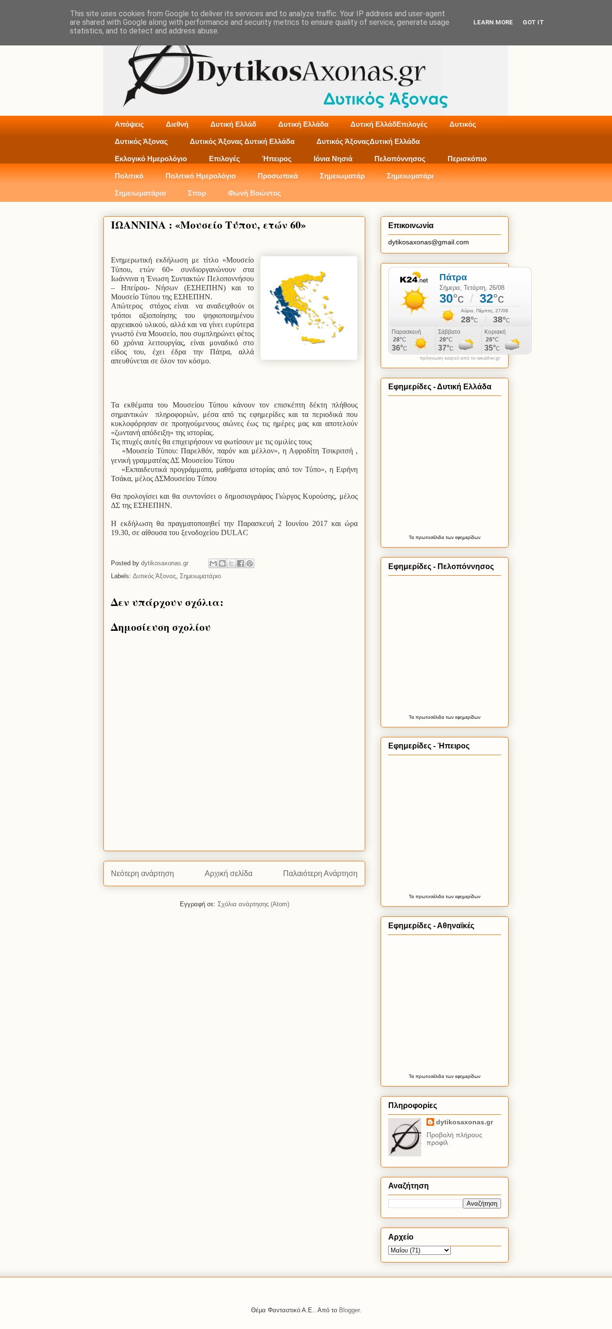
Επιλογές (224, 158)
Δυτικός (462, 124)
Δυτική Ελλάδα (303, 124)
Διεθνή (177, 124)
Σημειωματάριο (140, 193)
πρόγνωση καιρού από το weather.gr (460, 358)
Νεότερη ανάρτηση (142, 873)
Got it (533, 22)
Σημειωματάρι (410, 176)
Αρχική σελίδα (228, 873)
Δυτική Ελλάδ (233, 124)
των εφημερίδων (462, 537)
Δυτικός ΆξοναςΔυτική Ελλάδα (368, 141)
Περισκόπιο (467, 158)
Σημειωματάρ (342, 176)
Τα (412, 537)
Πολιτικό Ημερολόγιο (200, 176)
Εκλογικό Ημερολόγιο (151, 158)
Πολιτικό (129, 176)
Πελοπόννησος (400, 158)
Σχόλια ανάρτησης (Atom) (253, 904)
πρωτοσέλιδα (429, 537)
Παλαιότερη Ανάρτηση (320, 873)
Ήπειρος (277, 158)
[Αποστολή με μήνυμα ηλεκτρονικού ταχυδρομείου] (213, 563)
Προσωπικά (278, 176)
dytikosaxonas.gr (464, 1122)
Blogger (349, 1310)
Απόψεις (129, 124)
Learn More (493, 22)
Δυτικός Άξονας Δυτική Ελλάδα (242, 141)
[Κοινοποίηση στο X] (231, 563)
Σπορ (197, 193)
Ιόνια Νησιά (333, 158)
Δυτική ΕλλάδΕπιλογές (388, 124)
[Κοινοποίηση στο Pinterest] (249, 563)
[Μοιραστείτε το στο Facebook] (240, 563)
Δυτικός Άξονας (141, 141)
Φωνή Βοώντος (254, 193)
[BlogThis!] (222, 563)
